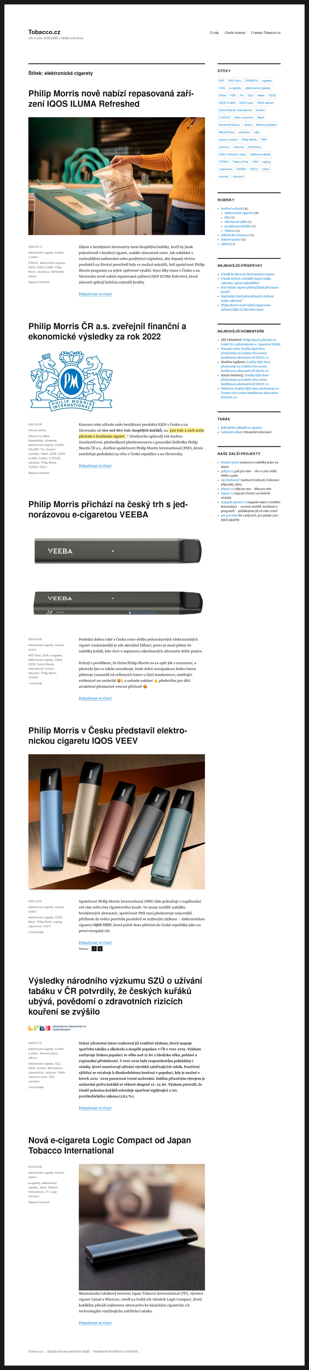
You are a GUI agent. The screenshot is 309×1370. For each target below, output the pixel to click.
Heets (44, 454)
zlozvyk (223, 176)
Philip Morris (48, 462)
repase (32, 276)
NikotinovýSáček (266, 125)
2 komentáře (36, 932)
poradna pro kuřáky (237, 226)
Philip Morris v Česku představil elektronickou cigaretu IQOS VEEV (107, 735)
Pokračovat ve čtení (95, 294)
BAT (221, 80)
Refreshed (57, 272)
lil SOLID (54, 458)
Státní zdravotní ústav (232, 154)
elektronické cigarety (40, 252)
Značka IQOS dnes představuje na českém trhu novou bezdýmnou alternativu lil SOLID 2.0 (245, 353)
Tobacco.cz (44, 31)
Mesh (31, 922)
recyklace (43, 272)
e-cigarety (34, 1183)
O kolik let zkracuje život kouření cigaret (247, 274)
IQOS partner (265, 103)
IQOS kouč (246, 103)
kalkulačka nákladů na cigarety (241, 428)
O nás (214, 32)
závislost (33, 1081)
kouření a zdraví (231, 208)
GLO (58, 1063)
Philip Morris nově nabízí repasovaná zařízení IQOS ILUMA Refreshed (111, 98)
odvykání (34, 462)
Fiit (42, 449)
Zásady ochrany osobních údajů (68, 1351)
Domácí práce (230, 462)
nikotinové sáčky (235, 222)
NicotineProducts (229, 125)
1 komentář (35, 683)
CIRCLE (33, 263)
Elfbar (58, 660)
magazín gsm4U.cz (233, 502)
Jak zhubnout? (230, 480)
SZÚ (51, 1077)
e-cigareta (56, 655)
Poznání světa (230, 349)
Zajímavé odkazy (232, 432)
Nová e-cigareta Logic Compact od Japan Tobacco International (109, 1145)
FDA (233, 95)
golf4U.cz (227, 471)
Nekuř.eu (227, 388)
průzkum (51, 1072)
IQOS (31, 267)
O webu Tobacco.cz (266, 32)
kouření (43, 458)
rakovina (239, 147)
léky (227, 217)
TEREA (33, 467)
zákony (32, 1058)
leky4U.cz (227, 489)
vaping (58, 922)
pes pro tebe (229, 515)
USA (255, 162)
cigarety (267, 80)
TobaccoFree (240, 162)
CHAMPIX (251, 80)
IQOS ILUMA (45, 267)
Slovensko (254, 147)
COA (46, 655)
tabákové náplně (260, 154)
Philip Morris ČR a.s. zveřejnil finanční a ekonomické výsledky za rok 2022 (107, 331)
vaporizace (35, 926)
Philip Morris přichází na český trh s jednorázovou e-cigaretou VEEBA (108, 509)
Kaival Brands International (235, 110)
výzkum (229, 231)
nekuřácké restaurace (235, 235)
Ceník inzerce (235, 32)
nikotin (248, 125)
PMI (263, 139)
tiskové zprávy (37, 430)
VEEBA (33, 677)
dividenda (51, 440)
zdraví (265, 169)
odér (256, 132)
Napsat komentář (38, 282)
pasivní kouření (228, 139)
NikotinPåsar (227, 132)
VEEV (43, 467)
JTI (47, 1192)
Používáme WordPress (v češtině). (116, 1351)
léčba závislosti (243, 117)
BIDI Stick (34, 655)
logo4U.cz (227, 493)
